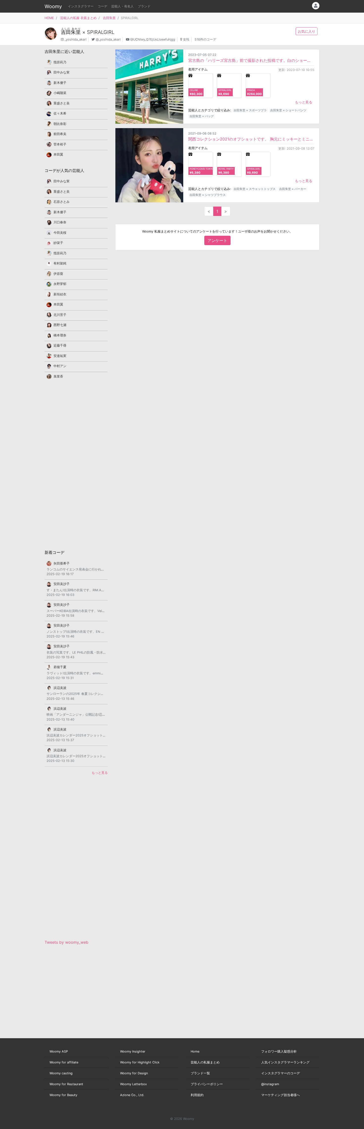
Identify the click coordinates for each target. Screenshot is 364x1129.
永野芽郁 (59, 284)
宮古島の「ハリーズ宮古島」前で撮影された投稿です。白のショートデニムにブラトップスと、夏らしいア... (251, 60)
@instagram (270, 1084)
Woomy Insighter (132, 1051)
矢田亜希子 (61, 563)
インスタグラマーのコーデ (280, 1073)
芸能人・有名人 (122, 6)
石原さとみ (61, 202)
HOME (49, 18)
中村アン (59, 366)
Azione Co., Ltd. (132, 1095)
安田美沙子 (61, 584)
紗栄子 (58, 243)
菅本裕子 (59, 144)
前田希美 (59, 134)
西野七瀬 (59, 325)
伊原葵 (58, 274)
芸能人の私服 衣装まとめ (78, 18)
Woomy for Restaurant (66, 1084)
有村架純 (59, 263)
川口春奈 (59, 222)
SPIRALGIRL (100, 32)
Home (195, 1051)
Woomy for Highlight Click (139, 1062)
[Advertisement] (76, 464)
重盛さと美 (61, 103)
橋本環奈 (59, 335)
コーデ (102, 6)
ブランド (144, 6)
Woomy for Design (134, 1073)
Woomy (53, 6)
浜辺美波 (59, 688)
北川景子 (59, 315)
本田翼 (58, 154)
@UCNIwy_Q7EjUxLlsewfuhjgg (152, 39)
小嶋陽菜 (59, 93)
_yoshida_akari (75, 39)
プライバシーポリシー (207, 1084)
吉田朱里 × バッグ (201, 116)
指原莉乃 (59, 62)
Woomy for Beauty (63, 1095)
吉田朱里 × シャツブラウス (207, 195)
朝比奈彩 (59, 124)
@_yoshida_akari (108, 39)
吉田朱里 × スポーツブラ (250, 110)
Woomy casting (61, 1073)
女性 (186, 39)
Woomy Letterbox (133, 1084)
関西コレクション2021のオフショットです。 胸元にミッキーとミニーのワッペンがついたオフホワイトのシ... (251, 139)
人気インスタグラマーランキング (285, 1062)
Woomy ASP (59, 1051)
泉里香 (58, 376)
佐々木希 (59, 113)
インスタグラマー (81, 6)
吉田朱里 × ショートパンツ (288, 110)
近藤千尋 (59, 345)
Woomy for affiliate (64, 1062)
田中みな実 (61, 72)
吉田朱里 (109, 18)
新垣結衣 (59, 294)
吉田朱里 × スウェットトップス (255, 189)
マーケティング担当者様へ (280, 1095)
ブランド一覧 (200, 1073)
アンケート (217, 240)
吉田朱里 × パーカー (292, 189)
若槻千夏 (59, 667)
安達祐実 (59, 356)
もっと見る (303, 102)
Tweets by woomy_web (66, 942)
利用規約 (197, 1095)
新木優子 (59, 83)
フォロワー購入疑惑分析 (279, 1051)
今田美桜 (59, 233)
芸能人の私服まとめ (205, 1062)
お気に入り (306, 31)
